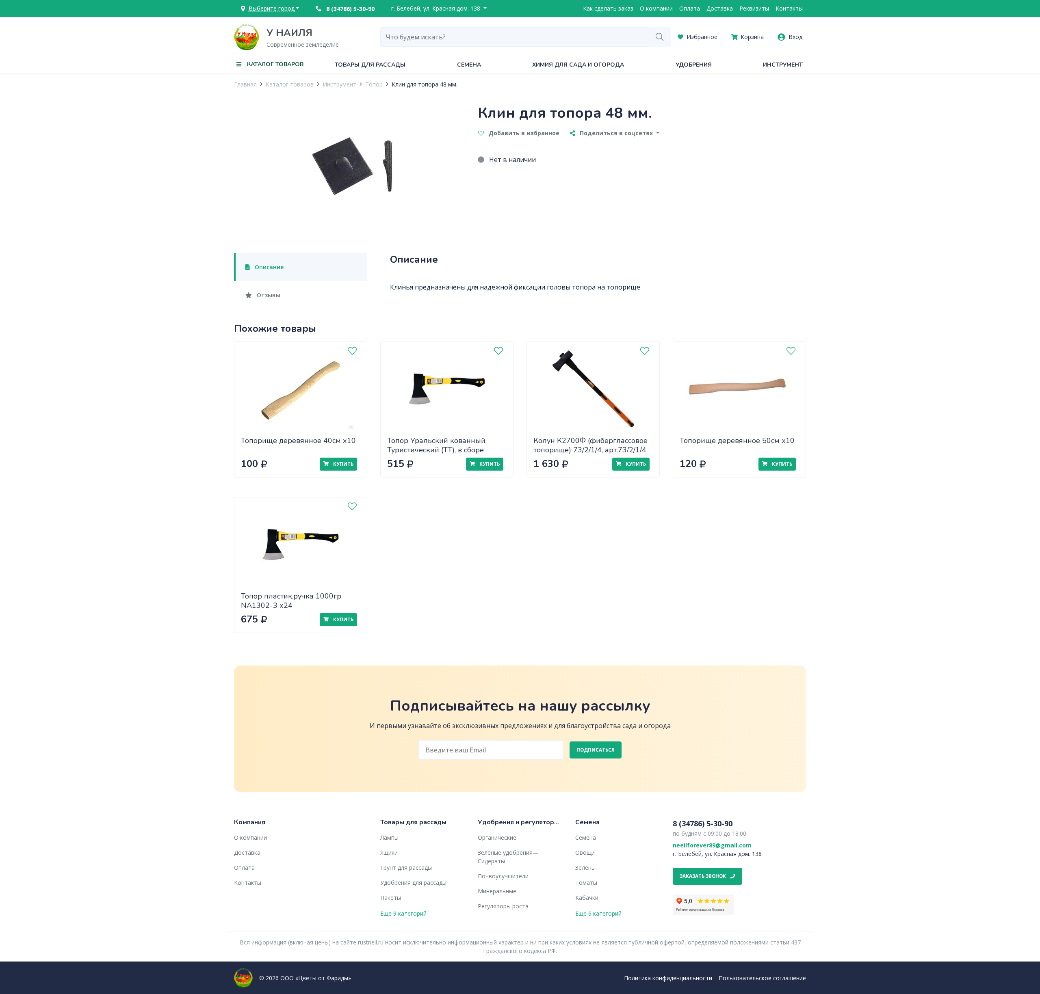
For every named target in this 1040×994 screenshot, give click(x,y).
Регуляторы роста (503, 906)
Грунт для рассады (406, 867)
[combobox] (514, 37)
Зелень (585, 867)
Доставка (719, 8)
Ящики (389, 852)
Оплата (689, 8)
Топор (374, 84)
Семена (469, 65)
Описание (268, 267)
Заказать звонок (703, 876)
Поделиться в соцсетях (616, 133)
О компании (656, 8)
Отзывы (267, 295)
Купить (342, 464)
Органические (497, 837)
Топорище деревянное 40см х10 (298, 440)
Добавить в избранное (523, 133)
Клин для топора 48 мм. (424, 84)
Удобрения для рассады (413, 882)
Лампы (389, 837)
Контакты (789, 8)
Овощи (585, 852)
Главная (245, 84)
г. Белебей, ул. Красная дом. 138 (436, 8)
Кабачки (586, 897)
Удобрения (694, 65)
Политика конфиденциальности (668, 978)
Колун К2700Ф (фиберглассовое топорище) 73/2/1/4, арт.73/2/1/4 (590, 445)
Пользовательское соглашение (762, 978)
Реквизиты (754, 8)
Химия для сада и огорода (578, 65)
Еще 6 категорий (598, 913)
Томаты (586, 882)
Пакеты (390, 897)
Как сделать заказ (608, 8)
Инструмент (783, 65)
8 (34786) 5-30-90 (350, 9)
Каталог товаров (290, 84)
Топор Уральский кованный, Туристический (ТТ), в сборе (437, 445)
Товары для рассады (370, 65)
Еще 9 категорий (403, 913)
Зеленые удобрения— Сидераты (508, 857)
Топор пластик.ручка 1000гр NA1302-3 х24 (291, 600)
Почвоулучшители (503, 876)
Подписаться (595, 750)
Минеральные (497, 891)
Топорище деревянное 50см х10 (737, 440)
